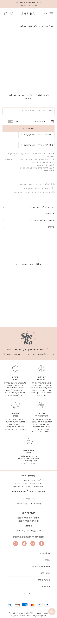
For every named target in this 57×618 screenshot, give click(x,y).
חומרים (51, 227)
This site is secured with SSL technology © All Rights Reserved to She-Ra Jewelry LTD (28, 614)
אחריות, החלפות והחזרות (42, 220)
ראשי (52, 26)
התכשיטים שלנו (42, 586)
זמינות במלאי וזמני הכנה (42, 207)
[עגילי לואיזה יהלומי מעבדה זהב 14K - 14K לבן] (22, 317)
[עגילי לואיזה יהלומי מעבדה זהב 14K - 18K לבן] (15, 317)
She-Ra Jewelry (28, 475)
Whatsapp (22, 503)
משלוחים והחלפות (41, 566)
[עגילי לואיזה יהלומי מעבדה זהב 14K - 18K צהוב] (18, 317)
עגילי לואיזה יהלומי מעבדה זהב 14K (34, 26)
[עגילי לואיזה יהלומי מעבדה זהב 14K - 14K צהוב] (25, 317)
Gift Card (45, 573)
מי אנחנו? (45, 553)
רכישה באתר (44, 579)
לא (17, 121)
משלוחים (50, 213)
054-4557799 (28, 498)
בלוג (47, 559)
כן (4, 121)
